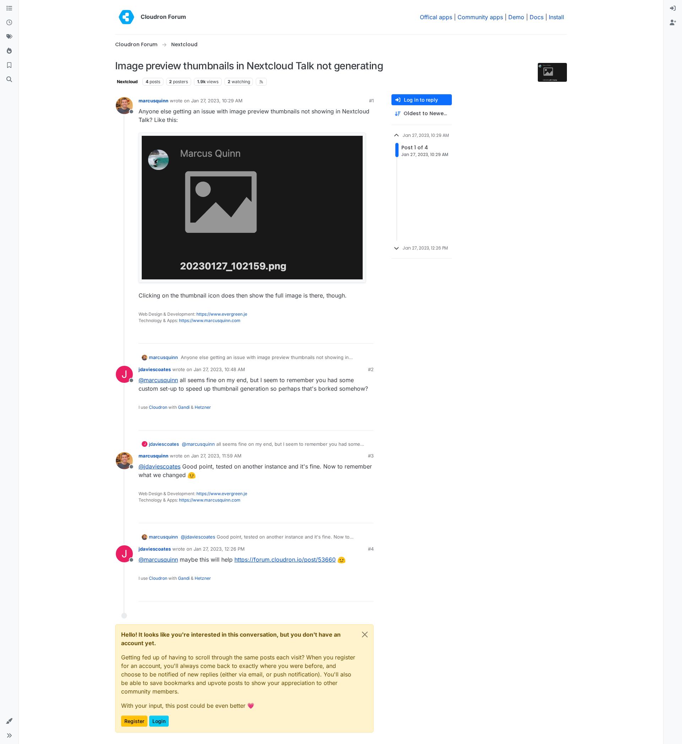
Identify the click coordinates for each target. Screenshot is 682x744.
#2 (371, 369)
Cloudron (158, 407)
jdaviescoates (155, 369)
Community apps (480, 17)
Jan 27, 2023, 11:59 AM (216, 456)
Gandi (184, 407)
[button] (9, 721)
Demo (516, 17)
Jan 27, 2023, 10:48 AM (219, 369)
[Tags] (9, 37)
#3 (371, 456)
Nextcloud (127, 81)
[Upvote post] (356, 335)
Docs (536, 17)
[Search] (9, 79)
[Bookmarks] (9, 65)
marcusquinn (153, 100)
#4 (371, 549)
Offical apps (436, 17)
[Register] (672, 22)
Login (159, 721)
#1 (371, 100)
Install (556, 17)
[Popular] (9, 51)
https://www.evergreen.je (221, 314)
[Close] (364, 634)
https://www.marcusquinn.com (209, 320)
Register (134, 721)
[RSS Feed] (261, 82)
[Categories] (9, 8)
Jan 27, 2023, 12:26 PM (219, 549)
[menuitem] (672, 8)
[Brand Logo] (126, 17)
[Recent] (9, 22)
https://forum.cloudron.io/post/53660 (285, 559)
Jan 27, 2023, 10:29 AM (217, 100)
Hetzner (203, 407)
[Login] (672, 8)
